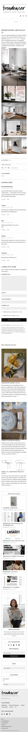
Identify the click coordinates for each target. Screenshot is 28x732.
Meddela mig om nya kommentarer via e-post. (12, 312)
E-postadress (6, 299)
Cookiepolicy (21, 325)
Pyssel (11, 707)
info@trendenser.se (5, 698)
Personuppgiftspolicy (13, 325)
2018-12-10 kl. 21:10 (7, 222)
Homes (9, 160)
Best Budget (6, 678)
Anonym (3, 205)
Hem (2, 719)
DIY (3, 680)
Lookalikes (4, 707)
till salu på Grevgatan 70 (15, 38)
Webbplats (5, 305)
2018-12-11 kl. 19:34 (7, 238)
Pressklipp (6, 527)
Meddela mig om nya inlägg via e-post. (11, 315)
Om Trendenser (5, 721)
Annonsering (4, 722)
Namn (3, 293)
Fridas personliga (14, 705)
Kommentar (6, 274)
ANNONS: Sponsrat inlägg (10, 509)
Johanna (3, 236)
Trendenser (14, 8)
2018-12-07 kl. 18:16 (7, 207)
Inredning (4, 705)
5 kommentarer (14, 167)
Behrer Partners (7, 154)
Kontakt (3, 724)
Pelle (2, 221)
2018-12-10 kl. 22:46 (7, 255)
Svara (3, 199)
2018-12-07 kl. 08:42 (7, 188)
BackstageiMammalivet (7, 186)
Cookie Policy (4, 728)
